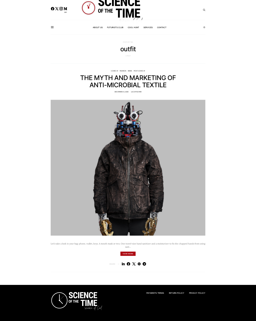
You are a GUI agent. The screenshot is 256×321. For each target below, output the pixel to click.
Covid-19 (114, 71)
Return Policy (176, 293)
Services (148, 27)
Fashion (123, 71)
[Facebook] (52, 10)
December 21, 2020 (122, 92)
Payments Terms (155, 293)
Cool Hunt (133, 27)
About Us (98, 27)
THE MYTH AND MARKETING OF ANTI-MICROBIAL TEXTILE (128, 81)
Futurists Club (115, 27)
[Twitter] (57, 10)
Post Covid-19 (139, 71)
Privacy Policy (197, 293)
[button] (204, 27)
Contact (161, 27)
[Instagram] (61, 10)
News (130, 71)
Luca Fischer (136, 92)
